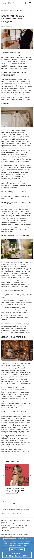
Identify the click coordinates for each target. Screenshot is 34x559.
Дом (3, 513)
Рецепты (5, 509)
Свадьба (22, 10)
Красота (19, 509)
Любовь (13, 10)
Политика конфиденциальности (17, 555)
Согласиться (17, 549)
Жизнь (8, 513)
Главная (4, 10)
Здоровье (26, 509)
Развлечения (16, 513)
